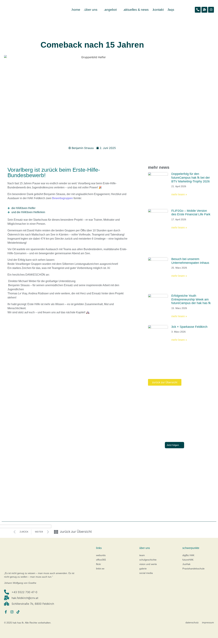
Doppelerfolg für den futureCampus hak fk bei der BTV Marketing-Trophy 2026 (190, 177)
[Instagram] (211, 10)
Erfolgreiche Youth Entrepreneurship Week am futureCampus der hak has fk (191, 299)
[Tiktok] (18, 612)
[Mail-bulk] (204, 10)
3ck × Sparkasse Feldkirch (189, 326)
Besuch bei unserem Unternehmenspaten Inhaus (190, 260)
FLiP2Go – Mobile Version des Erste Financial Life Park (190, 212)
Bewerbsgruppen (62, 198)
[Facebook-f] (5, 612)
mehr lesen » (179, 194)
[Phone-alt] (198, 10)
